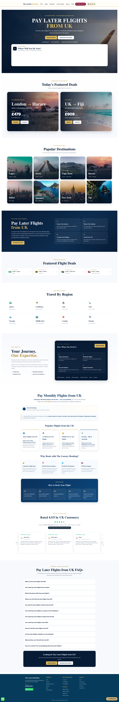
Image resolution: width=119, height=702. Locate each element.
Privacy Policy (81, 688)
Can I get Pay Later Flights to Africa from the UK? (39, 605)
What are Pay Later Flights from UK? (35, 581)
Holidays (47, 686)
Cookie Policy (81, 681)
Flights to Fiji (65, 693)
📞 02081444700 (112, 698)
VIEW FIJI (69, 122)
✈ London (64, 679)
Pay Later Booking (82, 683)
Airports (67, 4)
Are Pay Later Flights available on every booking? (39, 634)
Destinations (52, 4)
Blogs (47, 688)
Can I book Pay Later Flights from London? (37, 587)
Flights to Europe (66, 691)
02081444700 (29, 686)
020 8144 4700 (100, 345)
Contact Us (81, 686)
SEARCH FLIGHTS (51, 37)
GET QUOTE (24, 122)
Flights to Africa (65, 689)
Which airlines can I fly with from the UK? (37, 640)
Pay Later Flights (60, 4)
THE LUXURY (30, 4)
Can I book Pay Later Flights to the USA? (36, 622)
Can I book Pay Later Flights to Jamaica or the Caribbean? (41, 611)
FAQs (80, 679)
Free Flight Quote (49, 690)
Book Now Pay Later (80, 4)
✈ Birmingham (65, 683)
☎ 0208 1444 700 (91, 4)
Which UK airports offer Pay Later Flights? (37, 593)
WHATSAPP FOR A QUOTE (66, 37)
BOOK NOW (15, 122)
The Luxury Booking (32, 678)
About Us (48, 681)
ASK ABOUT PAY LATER (18, 242)
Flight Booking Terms (50, 683)
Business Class (65, 695)
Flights (46, 4)
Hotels (72, 4)
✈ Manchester (65, 681)
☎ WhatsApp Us (29, 689)
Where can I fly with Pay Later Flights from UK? (38, 599)
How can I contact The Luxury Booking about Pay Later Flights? (43, 646)
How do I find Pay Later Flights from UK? (36, 628)
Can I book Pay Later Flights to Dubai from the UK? (39, 616)
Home (41, 4)
